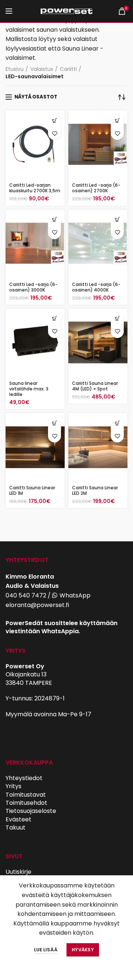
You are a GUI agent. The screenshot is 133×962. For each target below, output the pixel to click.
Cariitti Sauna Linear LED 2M (95, 490)
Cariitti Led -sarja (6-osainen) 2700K (96, 187)
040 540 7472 (26, 595)
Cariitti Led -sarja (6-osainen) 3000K (33, 287)
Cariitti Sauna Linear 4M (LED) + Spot (95, 386)
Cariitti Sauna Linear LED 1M (32, 490)
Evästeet (18, 819)
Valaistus (41, 69)
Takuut (15, 827)
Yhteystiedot (24, 778)
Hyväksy (83, 950)
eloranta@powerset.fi (37, 605)
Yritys (13, 786)
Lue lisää (46, 949)
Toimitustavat (26, 794)
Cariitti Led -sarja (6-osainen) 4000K (96, 287)
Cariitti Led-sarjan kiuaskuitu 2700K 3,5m (34, 187)
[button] (54, 120)
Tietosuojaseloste (31, 811)
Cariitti (68, 69)
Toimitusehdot (26, 803)
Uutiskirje (18, 872)
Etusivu (15, 69)
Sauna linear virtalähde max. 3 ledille (28, 388)
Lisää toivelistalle (54, 133)
